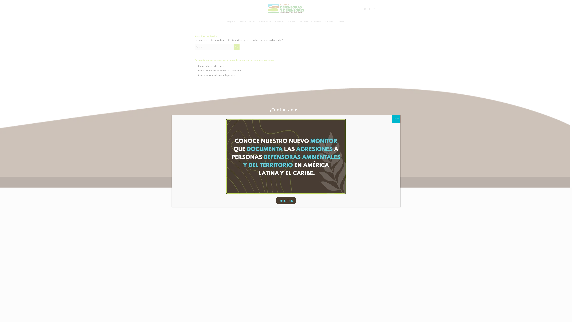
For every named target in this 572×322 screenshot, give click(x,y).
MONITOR (286, 200)
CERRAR (396, 118)
